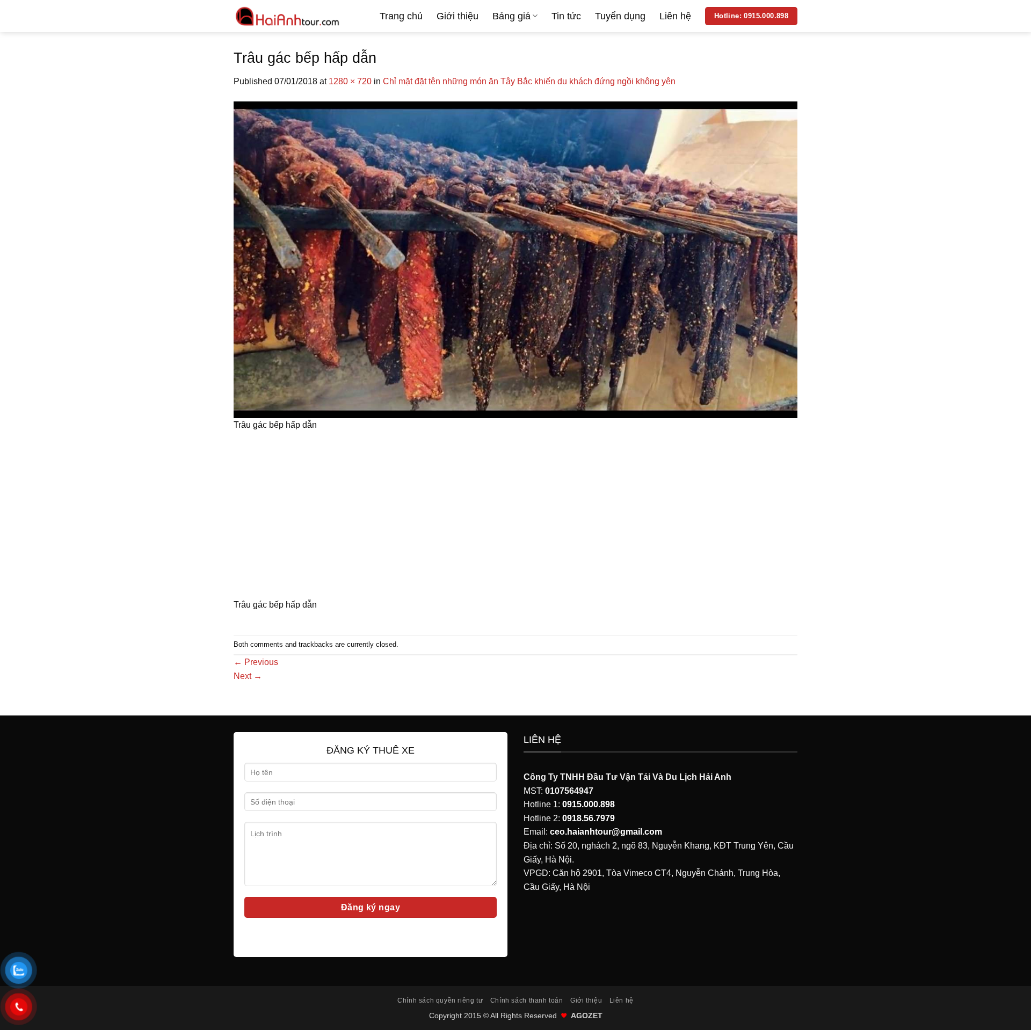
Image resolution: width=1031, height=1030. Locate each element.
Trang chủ (401, 16)
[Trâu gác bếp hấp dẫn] (515, 259)
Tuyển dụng (620, 16)
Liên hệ (675, 16)
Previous (256, 662)
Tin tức (566, 16)
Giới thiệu (457, 16)
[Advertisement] (515, 518)
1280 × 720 (350, 81)
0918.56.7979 (588, 818)
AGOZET (586, 1015)
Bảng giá (511, 16)
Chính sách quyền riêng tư (440, 1000)
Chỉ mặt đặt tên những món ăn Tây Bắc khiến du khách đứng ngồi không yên (529, 81)
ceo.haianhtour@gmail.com (606, 831)
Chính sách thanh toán (526, 1000)
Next (248, 676)
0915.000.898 (588, 804)
